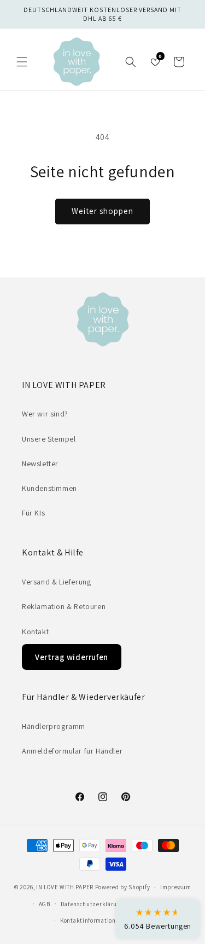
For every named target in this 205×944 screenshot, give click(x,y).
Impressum (175, 887)
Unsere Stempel (48, 439)
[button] (22, 62)
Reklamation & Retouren (64, 606)
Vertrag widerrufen (71, 657)
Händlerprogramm (53, 726)
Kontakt (35, 631)
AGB (44, 904)
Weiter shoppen (102, 211)
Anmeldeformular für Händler (72, 751)
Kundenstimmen (49, 488)
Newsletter (40, 463)
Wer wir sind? (45, 414)
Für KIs (33, 513)
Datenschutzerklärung (92, 904)
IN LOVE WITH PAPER (64, 887)
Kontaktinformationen (91, 920)
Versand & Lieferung (56, 582)
